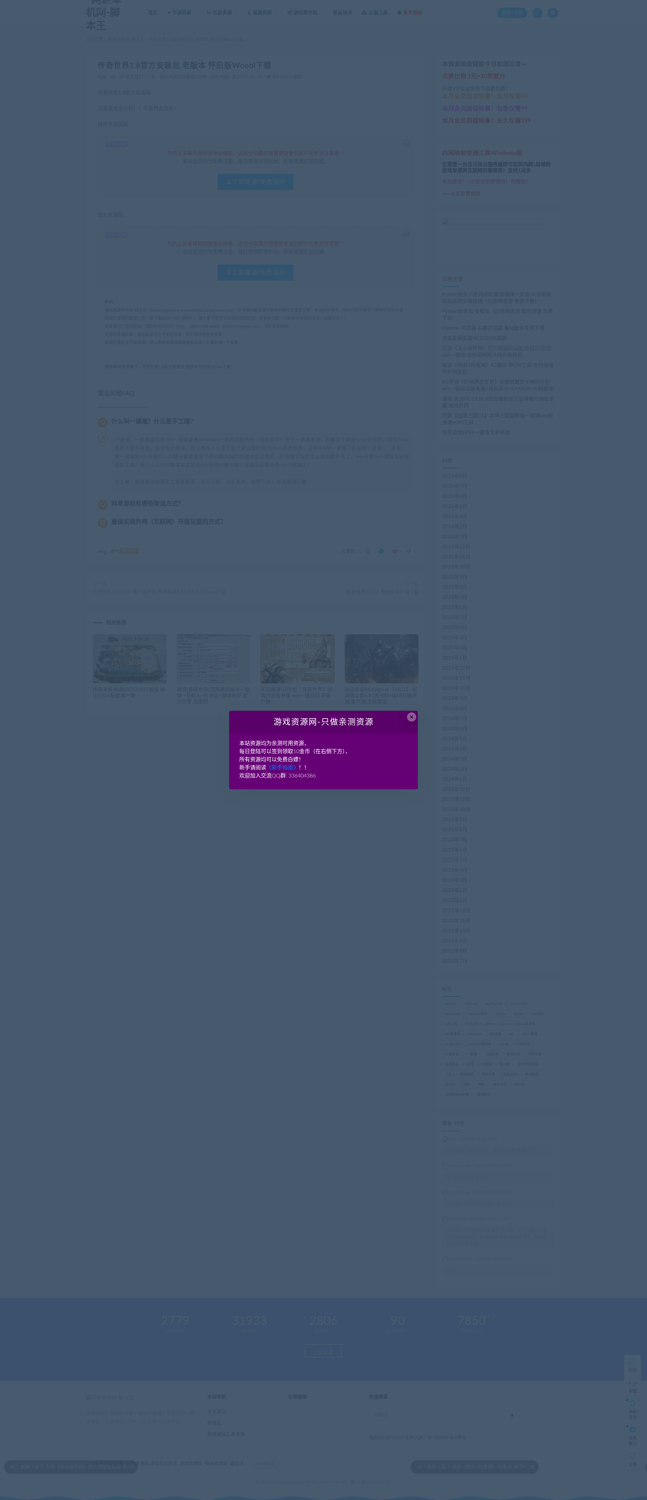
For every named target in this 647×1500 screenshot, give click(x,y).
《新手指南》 (282, 767)
